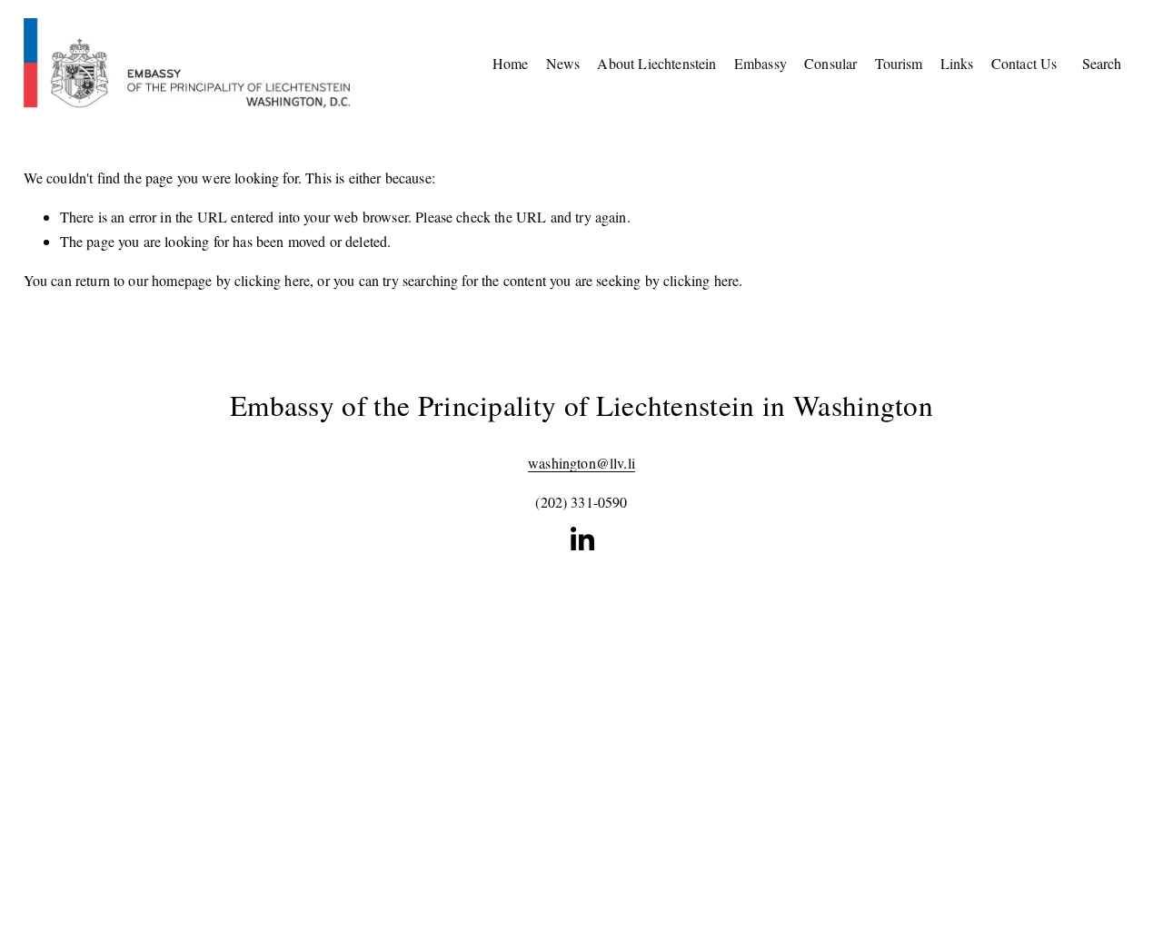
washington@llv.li (581, 462)
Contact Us (1024, 63)
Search (1101, 63)
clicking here (272, 280)
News (563, 63)
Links (957, 63)
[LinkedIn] (581, 539)
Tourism (899, 63)
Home (510, 63)
